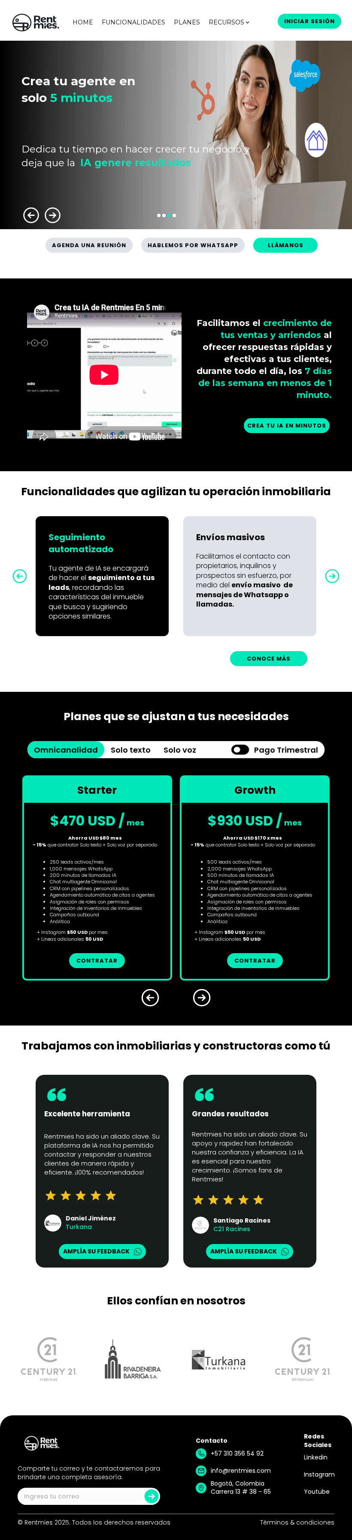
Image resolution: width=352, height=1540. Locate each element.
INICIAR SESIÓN (309, 21)
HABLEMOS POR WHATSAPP (193, 245)
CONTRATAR (97, 961)
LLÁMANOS (285, 245)
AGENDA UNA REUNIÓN (89, 245)
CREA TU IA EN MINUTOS (286, 426)
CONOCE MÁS (269, 659)
